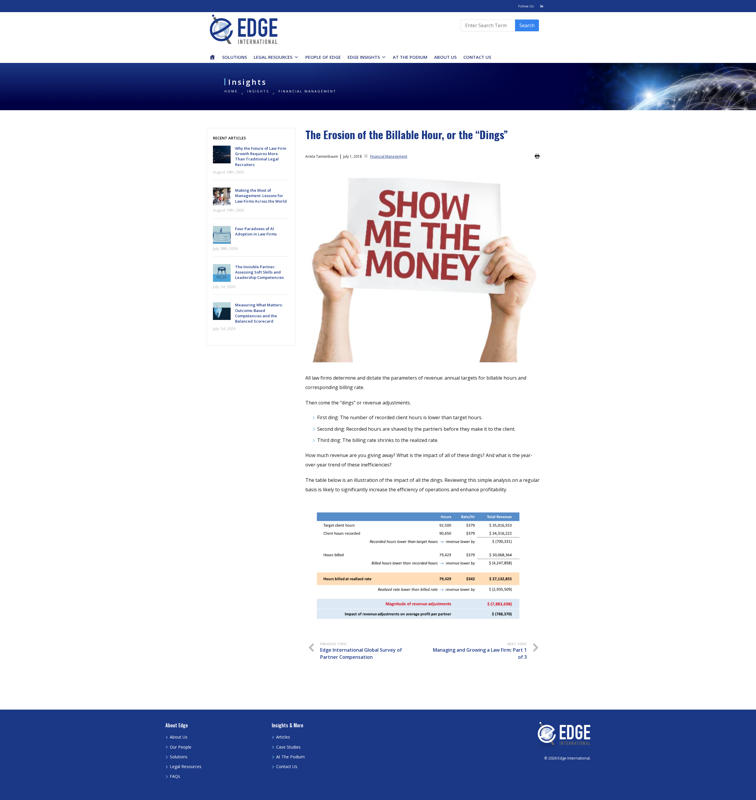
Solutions (234, 57)
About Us (445, 57)
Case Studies (288, 747)
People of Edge (323, 57)
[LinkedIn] (541, 6)
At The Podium (410, 57)
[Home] (212, 57)
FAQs (175, 776)
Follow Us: (526, 6)
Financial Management (307, 91)
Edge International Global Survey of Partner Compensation (361, 651)
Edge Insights (364, 57)
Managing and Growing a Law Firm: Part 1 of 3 (480, 651)
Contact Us (477, 57)
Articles (283, 737)
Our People (180, 747)
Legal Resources (273, 57)
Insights (258, 91)
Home (231, 91)
